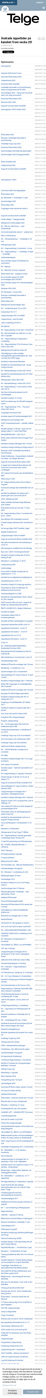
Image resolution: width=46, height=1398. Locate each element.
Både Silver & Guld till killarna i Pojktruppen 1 (17, 1218)
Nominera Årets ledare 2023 (11, 147)
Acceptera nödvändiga (12, 1392)
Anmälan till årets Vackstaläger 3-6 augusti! (17, 621)
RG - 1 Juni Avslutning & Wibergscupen (15, 1208)
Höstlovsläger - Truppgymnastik (13, 219)
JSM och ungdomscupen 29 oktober (14, 1357)
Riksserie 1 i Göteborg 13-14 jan (12, 1105)
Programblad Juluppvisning (11, 1342)
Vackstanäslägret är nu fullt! (11, 594)
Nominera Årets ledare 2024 (11, 99)
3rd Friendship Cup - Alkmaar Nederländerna (17, 865)
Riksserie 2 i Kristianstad (10, 829)
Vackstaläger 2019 (8, 879)
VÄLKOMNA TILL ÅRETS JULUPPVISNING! (16, 1132)
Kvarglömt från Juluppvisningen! (13, 717)
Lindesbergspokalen (8, 1116)
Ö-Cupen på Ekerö (7, 858)
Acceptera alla (33, 1392)
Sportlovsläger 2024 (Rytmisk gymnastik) (16, 151)
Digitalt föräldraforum (9, 532)
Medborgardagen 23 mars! (11, 876)
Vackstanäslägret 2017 (9, 1198)
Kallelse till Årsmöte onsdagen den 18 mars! (17, 690)
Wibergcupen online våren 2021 (12, 380)
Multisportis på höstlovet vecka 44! (14, 350)
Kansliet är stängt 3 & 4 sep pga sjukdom (16, 584)
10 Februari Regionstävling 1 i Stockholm (16, 1060)
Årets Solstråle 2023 (8, 162)
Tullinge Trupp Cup (8, 1069)
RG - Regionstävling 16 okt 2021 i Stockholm (17, 330)
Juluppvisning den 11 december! (13, 1349)
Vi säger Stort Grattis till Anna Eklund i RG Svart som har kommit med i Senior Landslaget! (16, 467)
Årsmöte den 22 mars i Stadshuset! (14, 1101)
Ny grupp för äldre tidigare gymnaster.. (15, 693)
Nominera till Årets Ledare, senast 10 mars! (16, 1087)
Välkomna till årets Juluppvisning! (13, 746)
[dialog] (23, 1381)
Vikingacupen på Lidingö (10, 1042)
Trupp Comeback (7, 1315)
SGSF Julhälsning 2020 (9, 499)
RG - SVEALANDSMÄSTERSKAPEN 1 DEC (16, 930)
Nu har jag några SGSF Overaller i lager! (15, 528)
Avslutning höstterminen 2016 (12, 1346)
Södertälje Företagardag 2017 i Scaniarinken (17, 1147)
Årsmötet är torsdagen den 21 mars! (14, 916)
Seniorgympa (6, 66)
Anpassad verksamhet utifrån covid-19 (15, 625)
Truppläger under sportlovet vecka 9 (14, 208)
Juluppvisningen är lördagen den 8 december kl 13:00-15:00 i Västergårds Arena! (15, 954)
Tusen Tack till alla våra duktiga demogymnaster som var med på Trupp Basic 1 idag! (15, 1187)
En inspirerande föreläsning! (11, 1056)
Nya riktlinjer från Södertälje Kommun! (15, 519)
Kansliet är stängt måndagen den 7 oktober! (17, 797)
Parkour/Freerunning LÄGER (11, 1238)
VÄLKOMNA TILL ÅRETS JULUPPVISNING (16, 945)
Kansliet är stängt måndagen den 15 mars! (16, 444)
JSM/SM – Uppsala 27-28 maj (12, 1215)
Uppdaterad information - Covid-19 (14, 628)
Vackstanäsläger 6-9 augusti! (11, 1053)
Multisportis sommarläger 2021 (12, 420)
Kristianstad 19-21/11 (9, 312)
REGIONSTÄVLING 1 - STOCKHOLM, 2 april (16, 1247)
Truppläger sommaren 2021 (11, 413)
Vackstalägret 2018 (8, 1083)
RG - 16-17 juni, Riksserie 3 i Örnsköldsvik (16, 976)
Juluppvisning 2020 (8, 564)
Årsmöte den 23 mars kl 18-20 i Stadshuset (17, 1319)
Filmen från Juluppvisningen (11, 1123)
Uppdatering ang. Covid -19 (11, 581)
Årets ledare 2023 (7, 135)
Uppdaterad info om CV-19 (11, 635)
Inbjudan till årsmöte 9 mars (11, 73)
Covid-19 (4, 642)
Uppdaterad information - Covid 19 (14, 639)
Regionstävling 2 (7, 1211)
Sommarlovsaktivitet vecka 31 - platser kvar (17, 232)
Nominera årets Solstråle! (10, 84)
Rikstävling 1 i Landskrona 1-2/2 (13, 668)
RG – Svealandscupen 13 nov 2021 (14, 308)
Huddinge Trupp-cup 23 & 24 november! (15, 735)
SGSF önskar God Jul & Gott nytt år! (14, 1330)
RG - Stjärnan (5, 267)
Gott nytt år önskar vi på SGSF (12, 1119)
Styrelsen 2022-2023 (8, 288)
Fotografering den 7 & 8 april (11, 1080)
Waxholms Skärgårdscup (10, 1029)
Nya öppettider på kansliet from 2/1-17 (15, 1322)
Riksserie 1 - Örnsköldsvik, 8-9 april (14, 1251)
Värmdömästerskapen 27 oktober (13, 963)
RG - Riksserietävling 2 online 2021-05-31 (16, 383)
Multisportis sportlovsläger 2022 (13, 305)
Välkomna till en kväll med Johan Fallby (15, 960)
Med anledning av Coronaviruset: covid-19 (16, 657)
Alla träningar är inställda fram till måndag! (16, 548)
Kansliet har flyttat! (8, 612)
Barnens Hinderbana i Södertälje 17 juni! (15, 1222)
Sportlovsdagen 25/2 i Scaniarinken (14, 672)
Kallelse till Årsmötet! (8, 897)
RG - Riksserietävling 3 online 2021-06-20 (16, 371)
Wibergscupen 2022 (8, 245)
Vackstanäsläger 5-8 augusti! (11, 868)
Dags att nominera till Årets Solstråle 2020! (16, 539)
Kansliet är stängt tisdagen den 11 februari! (17, 681)
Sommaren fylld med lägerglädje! (13, 190)
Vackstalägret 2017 (8, 1226)
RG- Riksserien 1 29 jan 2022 (11, 292)
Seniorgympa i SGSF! (8, 180)
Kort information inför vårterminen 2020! (15, 739)
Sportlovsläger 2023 (8, 201)
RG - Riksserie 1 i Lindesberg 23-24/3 (14, 872)
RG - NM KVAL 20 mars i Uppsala (13, 270)
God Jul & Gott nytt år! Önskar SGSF (14, 714)
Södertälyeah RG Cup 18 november (14, 1109)
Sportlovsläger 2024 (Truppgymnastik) (15, 154)
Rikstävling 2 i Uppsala (9, 1073)
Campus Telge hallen (8, 1312)
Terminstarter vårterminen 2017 (12, 1326)
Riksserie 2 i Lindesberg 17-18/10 (13, 561)
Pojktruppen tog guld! (9, 1229)
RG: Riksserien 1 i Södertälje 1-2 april (14, 198)
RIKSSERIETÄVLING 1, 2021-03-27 (13, 434)
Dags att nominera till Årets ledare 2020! (15, 462)
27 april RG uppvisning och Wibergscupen (16, 841)
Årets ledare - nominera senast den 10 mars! (17, 1098)
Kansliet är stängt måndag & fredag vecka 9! (17, 447)
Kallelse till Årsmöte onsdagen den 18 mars (17, 664)
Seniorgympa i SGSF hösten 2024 (13, 109)
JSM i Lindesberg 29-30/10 (11, 323)
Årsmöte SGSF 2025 (8, 102)
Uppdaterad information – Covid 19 (14, 632)
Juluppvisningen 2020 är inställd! (13, 535)
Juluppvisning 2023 (8, 165)
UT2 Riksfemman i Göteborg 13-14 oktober (17, 972)
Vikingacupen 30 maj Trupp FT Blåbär (14, 832)
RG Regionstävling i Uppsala (11, 854)
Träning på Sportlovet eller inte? (12, 1288)
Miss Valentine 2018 (8, 1076)
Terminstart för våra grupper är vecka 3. (15, 923)
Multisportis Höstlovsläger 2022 (13, 223)
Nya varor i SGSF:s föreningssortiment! (15, 552)
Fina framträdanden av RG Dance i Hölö (15, 985)
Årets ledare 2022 (7, 194)
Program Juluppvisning (9, 721)
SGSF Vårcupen (7, 850)
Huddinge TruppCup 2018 (10, 1038)
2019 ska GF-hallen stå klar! (11, 1091)
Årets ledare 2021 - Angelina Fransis (14, 274)
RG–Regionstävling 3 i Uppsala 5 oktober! (16, 774)
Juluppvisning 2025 (8, 80)
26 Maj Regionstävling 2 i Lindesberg (14, 1005)
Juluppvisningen (7, 1339)
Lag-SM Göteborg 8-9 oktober (12, 1360)
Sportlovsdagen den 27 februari (12, 888)
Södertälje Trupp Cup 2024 (11, 144)
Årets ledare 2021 (7, 301)
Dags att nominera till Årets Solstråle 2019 (16, 783)
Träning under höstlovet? (10, 1364)
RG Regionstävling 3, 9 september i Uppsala (17, 1182)
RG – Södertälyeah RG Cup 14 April (14, 1020)
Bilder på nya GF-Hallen (9, 861)
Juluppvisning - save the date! (12, 319)
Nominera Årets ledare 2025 (11, 77)
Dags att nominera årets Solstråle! (13, 106)
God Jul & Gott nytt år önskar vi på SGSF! (16, 926)
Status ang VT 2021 (8, 479)
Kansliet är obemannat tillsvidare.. (13, 361)
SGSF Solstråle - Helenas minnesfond (15, 1353)
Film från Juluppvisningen (10, 1308)
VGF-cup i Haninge (8, 948)
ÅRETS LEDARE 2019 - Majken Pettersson (16, 608)
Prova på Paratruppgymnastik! (12, 901)
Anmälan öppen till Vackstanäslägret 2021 (16, 416)
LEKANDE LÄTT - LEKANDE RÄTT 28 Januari (17, 1112)
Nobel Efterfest (6, 919)
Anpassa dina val (9, 1385)
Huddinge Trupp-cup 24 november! (14, 743)
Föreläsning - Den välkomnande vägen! (15, 1049)
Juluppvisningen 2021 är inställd (13, 315)
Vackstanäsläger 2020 (9, 661)
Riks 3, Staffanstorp (8, 236)
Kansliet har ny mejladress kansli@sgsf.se (16, 577)
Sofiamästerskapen (8, 257)
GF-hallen (4, 755)
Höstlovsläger (6, 568)
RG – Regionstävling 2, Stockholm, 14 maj (16, 248)
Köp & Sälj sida (6, 1156)
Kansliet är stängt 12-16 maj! (11, 398)
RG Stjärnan (5, 326)
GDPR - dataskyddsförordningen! (13, 1045)
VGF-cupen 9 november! (10, 764)
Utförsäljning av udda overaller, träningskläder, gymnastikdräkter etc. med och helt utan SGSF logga (16, 355)
